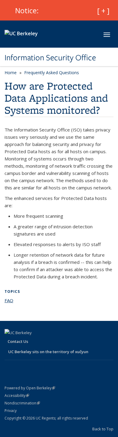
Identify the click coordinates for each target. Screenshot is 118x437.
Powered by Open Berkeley (30, 388)
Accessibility (17, 395)
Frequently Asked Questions (51, 72)
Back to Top (102, 429)
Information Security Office (50, 57)
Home (11, 72)
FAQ (9, 300)
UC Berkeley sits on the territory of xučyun (48, 351)
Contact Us (18, 341)
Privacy (11, 410)
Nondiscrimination (22, 403)
